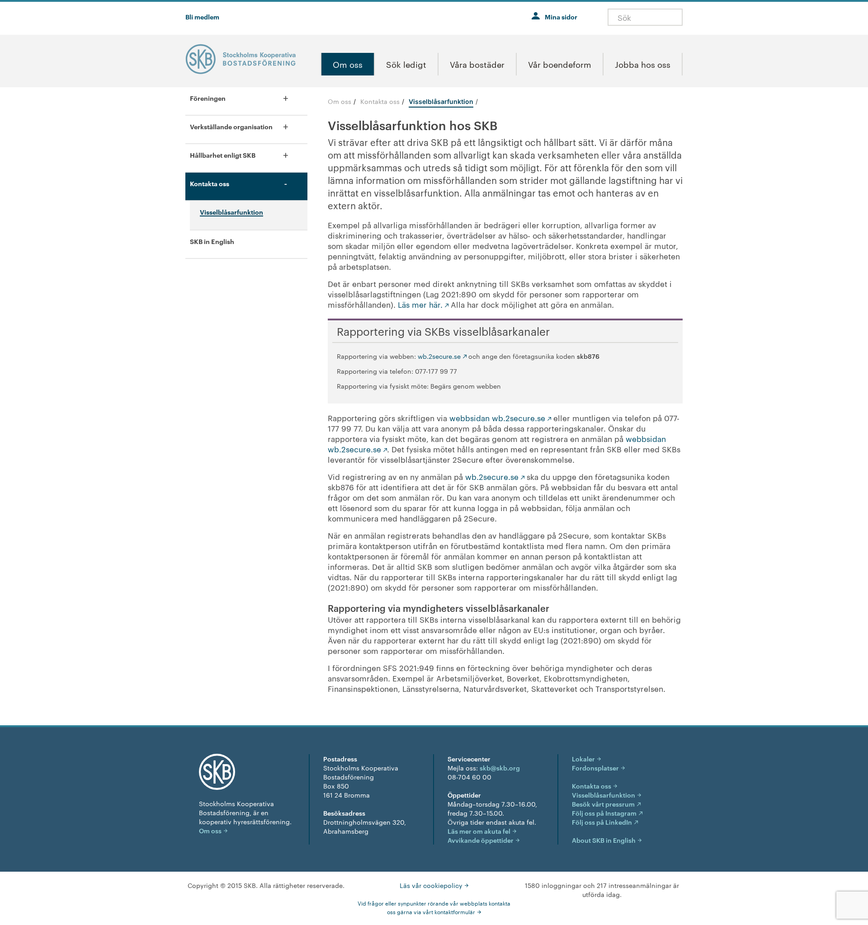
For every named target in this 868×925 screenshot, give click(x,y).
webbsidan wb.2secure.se (497, 417)
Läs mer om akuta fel (479, 830)
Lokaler (583, 758)
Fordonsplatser (595, 767)
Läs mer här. (420, 304)
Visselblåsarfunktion (603, 794)
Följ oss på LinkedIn (602, 821)
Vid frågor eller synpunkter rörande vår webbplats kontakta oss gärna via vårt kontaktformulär (434, 907)
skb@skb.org (500, 767)
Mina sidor (561, 16)
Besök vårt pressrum (603, 803)
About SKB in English (604, 840)
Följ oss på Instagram (604, 812)
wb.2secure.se (439, 356)
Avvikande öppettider (481, 840)
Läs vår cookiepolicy (431, 885)
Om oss (339, 101)
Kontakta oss (380, 101)
